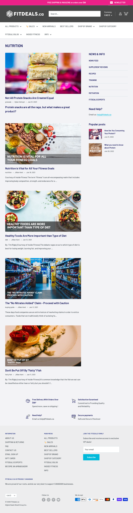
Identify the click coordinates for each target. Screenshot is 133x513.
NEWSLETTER (119, 2)
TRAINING (93, 80)
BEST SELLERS (66, 26)
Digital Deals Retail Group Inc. (16, 505)
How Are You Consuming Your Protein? (114, 132)
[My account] (120, 13)
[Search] (97, 14)
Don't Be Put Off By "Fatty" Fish (23, 370)
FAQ (6, 446)
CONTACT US (10, 450)
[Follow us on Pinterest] (53, 500)
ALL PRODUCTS (12, 26)
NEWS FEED (93, 61)
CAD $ (9, 495)
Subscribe (91, 457)
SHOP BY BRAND (85, 26)
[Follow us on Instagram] (48, 500)
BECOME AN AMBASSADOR (16, 466)
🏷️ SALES (30, 26)
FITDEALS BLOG (12, 34)
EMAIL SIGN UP (11, 454)
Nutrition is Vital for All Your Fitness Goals (29, 168)
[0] (125, 13)
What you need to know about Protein (113, 146)
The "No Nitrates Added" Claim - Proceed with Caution (37, 303)
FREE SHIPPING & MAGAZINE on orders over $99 (66, 2)
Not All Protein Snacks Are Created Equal (29, 97)
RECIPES (92, 74)
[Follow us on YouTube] (58, 500)
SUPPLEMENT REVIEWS (98, 67)
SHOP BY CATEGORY (107, 26)
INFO (47, 34)
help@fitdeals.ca (104, 114)
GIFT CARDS (10, 458)
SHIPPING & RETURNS (14, 442)
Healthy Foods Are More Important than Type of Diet (35, 235)
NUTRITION (93, 87)
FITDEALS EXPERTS (97, 100)
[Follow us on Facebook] (43, 500)
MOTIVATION (94, 93)
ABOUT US (9, 438)
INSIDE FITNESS (33, 34)
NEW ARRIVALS (49, 26)
